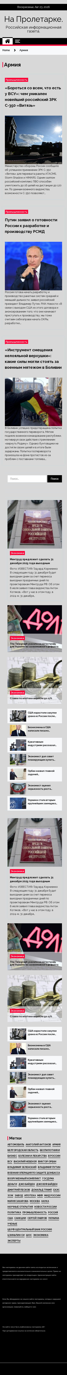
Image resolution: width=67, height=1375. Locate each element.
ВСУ (9, 1161)
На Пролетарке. (33, 19)
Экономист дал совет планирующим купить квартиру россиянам (41, 758)
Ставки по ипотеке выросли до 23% (31, 698)
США (10, 1218)
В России (54, 1156)
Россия (53, 1212)
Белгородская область (22, 1150)
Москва (35, 1201)
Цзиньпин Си (16, 1235)
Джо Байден (27, 1184)
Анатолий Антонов (38, 1144)
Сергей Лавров (37, 1218)
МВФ (40, 1195)
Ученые (12, 1223)
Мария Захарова (17, 1201)
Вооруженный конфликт (24, 1178)
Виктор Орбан (47, 1161)
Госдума (48, 1178)
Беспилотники (50, 1150)
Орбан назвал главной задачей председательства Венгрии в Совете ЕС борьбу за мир (41, 773)
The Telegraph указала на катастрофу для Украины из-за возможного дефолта (34, 645)
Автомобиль (15, 1144)
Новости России (45, 1207)
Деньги (12, 1184)
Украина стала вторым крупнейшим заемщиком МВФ (43, 802)
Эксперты (13, 1240)
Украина (53, 1218)
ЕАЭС (56, 1190)
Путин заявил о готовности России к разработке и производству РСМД (31, 226)
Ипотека (30, 1195)
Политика (14, 1212)
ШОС (29, 1235)
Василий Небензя (25, 1161)
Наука (45, 1201)
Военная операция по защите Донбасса (33, 1173)
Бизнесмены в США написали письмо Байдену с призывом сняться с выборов (40, 729)
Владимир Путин (49, 1167)
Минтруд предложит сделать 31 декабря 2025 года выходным (32, 561)
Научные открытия (20, 1207)
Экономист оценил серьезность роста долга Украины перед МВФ (41, 787)
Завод (19, 1195)
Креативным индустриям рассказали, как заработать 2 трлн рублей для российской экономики (42, 744)
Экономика (17, 553)
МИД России (52, 1195)
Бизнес (12, 1156)
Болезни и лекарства (32, 1156)
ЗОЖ (10, 1195)
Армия (56, 1144)
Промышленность (16, 79)
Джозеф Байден (46, 1184)
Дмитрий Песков (18, 1190)
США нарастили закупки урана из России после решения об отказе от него (42, 714)
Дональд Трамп (41, 1190)
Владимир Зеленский (21, 1167)
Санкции (20, 1218)
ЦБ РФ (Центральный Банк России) (29, 1229)
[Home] (7, 41)
